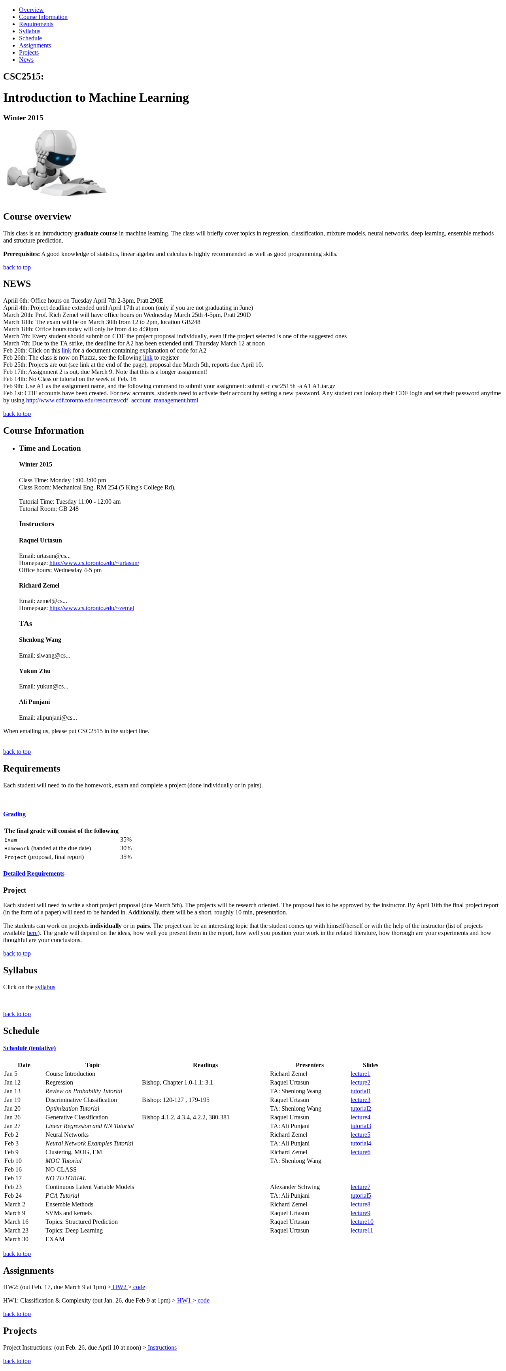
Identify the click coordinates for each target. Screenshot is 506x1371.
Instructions (161, 1347)
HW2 (119, 1287)
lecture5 (360, 1134)
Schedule (30, 38)
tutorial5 (361, 1195)
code (138, 1287)
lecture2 (360, 1082)
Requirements (36, 24)
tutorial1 (361, 1091)
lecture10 (362, 1221)
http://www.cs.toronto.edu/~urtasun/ (94, 562)
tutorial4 (361, 1143)
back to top (17, 267)
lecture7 (360, 1186)
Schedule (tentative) (29, 1048)
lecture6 (360, 1152)
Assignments (35, 45)
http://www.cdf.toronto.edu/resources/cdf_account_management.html (112, 400)
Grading (14, 814)
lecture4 (360, 1117)
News (26, 59)
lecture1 (360, 1073)
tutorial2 (361, 1108)
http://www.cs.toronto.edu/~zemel (91, 608)
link (66, 350)
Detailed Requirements (33, 873)
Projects (29, 52)
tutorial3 (361, 1126)
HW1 (184, 1300)
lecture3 (360, 1099)
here (32, 932)
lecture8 (360, 1204)
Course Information (43, 16)
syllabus (45, 987)
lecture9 (360, 1213)
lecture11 (362, 1230)
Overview (31, 9)
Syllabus (29, 31)
